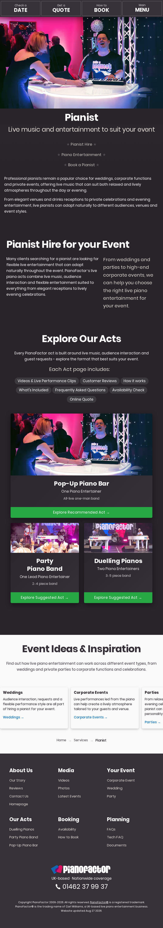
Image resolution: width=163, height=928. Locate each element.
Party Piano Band (23, 837)
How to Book (68, 837)
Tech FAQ (115, 837)
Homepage (18, 804)
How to (101, 8)
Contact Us (18, 796)
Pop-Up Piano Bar (23, 845)
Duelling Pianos (21, 829)
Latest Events (69, 796)
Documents (116, 845)
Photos (64, 788)
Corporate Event (121, 780)
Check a (20, 8)
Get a (61, 8)
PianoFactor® (99, 902)
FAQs (111, 829)
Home (61, 740)
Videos (64, 780)
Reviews (16, 788)
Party (111, 796)
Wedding (114, 788)
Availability (67, 829)
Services (81, 740)
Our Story (17, 780)
